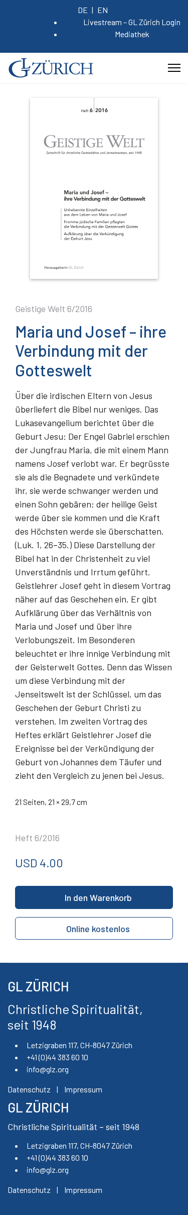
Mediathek (132, 34)
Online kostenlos (98, 928)
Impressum (83, 1089)
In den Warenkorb (98, 897)
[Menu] (174, 68)
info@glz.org (48, 1069)
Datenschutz (29, 1089)
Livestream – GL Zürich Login (131, 22)
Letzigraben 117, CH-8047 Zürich (79, 1045)
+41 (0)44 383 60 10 (57, 1057)
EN (102, 10)
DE (83, 10)
